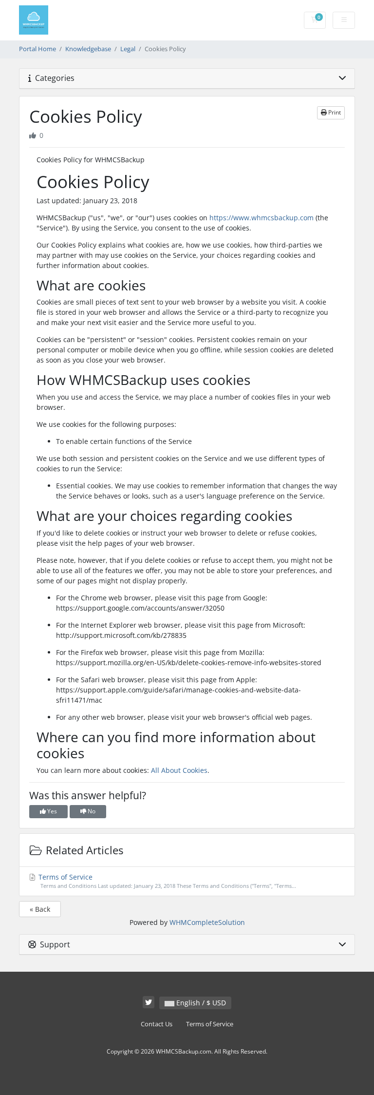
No (90, 811)
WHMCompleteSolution (207, 922)
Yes (51, 811)
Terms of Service (166, 880)
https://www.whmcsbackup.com (261, 217)
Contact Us (156, 1024)
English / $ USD (200, 1002)
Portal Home (37, 49)
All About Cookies (179, 770)
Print (334, 112)
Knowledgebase (88, 49)
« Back (40, 909)
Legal (127, 49)
